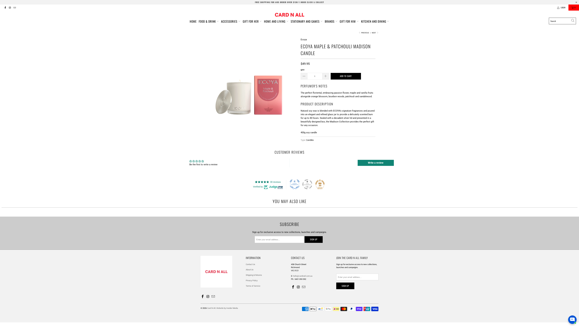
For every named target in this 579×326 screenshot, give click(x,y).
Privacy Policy (252, 280)
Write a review (375, 162)
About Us (249, 269)
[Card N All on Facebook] (5, 7)
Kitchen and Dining (374, 21)
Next (374, 33)
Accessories (229, 21)
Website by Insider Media (227, 308)
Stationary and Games (305, 21)
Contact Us (250, 264)
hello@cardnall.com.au (302, 276)
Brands (330, 21)
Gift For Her (251, 21)
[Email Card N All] (14, 7)
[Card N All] (289, 15)
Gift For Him (348, 21)
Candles (310, 140)
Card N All (211, 308)
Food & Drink (208, 21)
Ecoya (304, 39)
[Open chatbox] (572, 319)
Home (193, 21)
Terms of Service (253, 286)
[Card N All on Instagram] (9, 7)
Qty (302, 70)
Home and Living (275, 21)
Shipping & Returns (254, 275)
